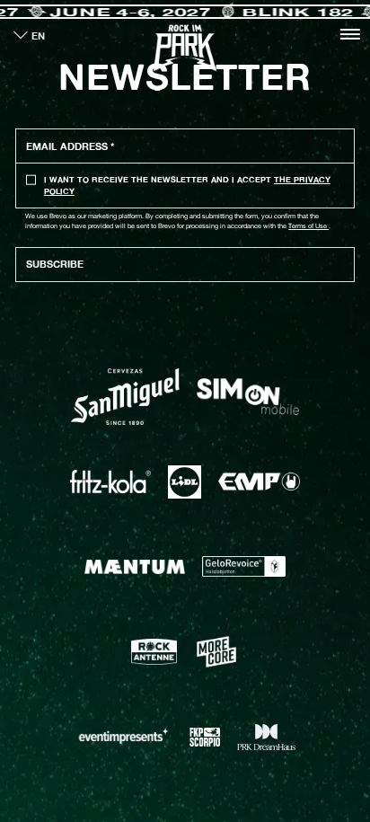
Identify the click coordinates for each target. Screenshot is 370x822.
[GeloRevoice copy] (244, 566)
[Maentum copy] (134, 567)
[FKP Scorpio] (205, 737)
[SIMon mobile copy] (248, 396)
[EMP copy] (259, 482)
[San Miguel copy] (125, 396)
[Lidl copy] (184, 482)
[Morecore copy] (216, 652)
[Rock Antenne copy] (154, 651)
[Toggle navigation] (350, 33)
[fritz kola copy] (111, 481)
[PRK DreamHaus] (266, 736)
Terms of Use (308, 226)
